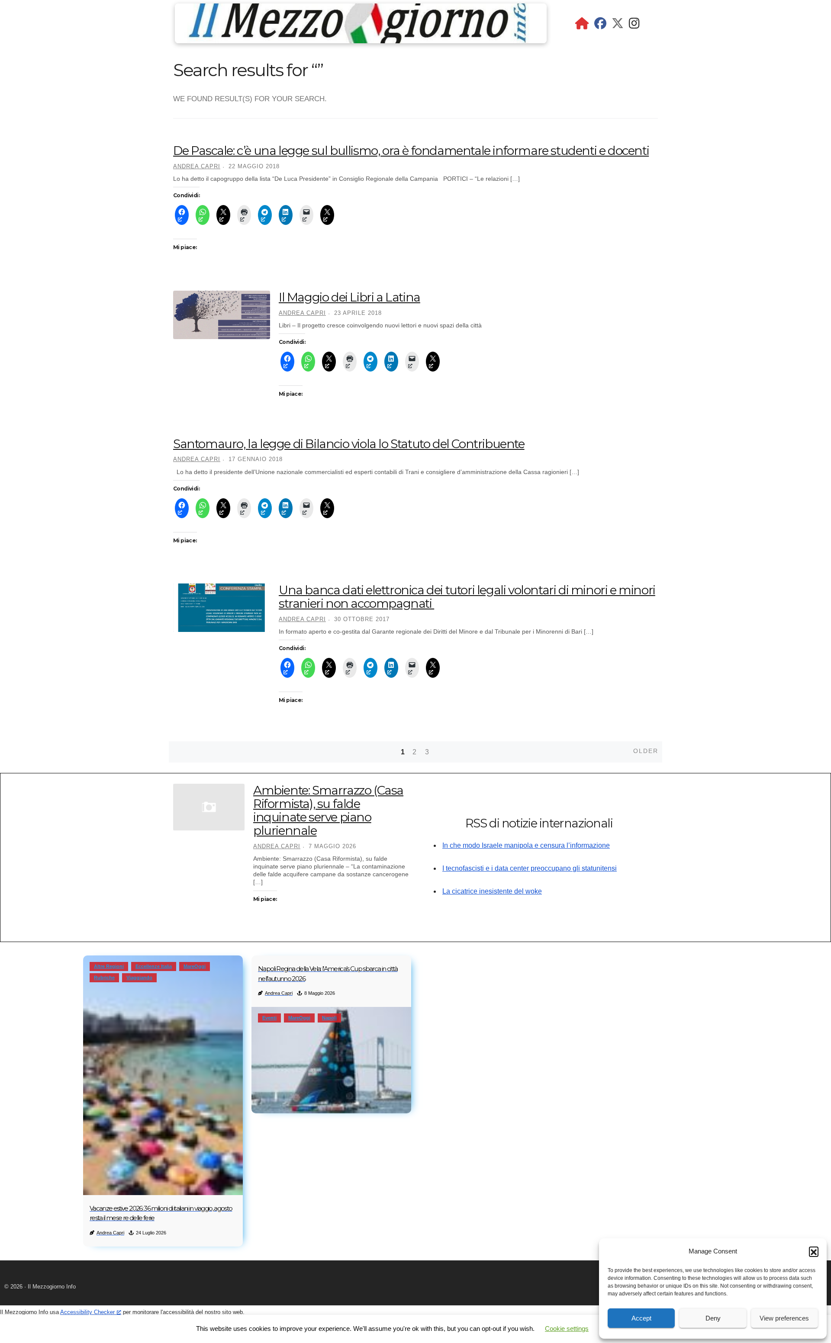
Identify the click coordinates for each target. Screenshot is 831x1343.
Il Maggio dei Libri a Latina (349, 297)
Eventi (269, 1017)
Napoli (329, 1017)
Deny (713, 1318)
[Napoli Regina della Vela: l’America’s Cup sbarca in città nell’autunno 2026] (331, 1060)
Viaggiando (139, 977)
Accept (641, 1318)
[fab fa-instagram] (634, 25)
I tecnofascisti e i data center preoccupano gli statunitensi (529, 868)
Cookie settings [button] (567, 1328)
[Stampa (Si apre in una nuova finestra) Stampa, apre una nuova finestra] (244, 215)
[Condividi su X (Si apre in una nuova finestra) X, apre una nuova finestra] (223, 215)
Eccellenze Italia (153, 966)
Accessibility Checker (87, 1312)
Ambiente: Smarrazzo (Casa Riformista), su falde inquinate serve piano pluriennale (328, 810)
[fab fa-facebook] (600, 25)
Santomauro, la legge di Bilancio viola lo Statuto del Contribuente (349, 443)
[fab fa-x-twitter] (618, 25)
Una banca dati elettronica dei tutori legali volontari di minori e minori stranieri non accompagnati (467, 597)
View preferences (784, 1318)
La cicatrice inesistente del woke (492, 891)
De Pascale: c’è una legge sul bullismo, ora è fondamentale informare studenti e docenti (411, 150)
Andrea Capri (196, 166)
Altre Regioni (109, 966)
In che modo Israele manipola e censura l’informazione (526, 845)
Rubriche (104, 977)
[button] (813, 1251)
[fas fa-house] (582, 25)
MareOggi (195, 966)
